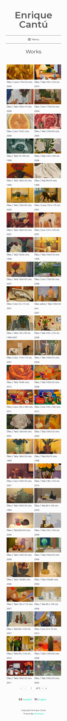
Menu (35, 39)
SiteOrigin (39, 713)
